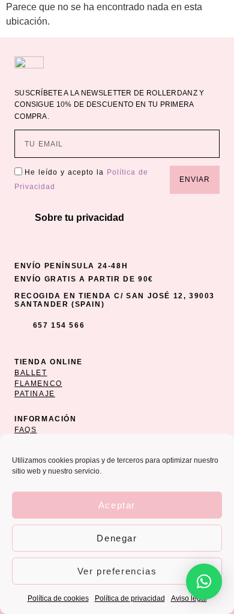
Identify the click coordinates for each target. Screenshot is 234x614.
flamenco (38, 383)
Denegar (117, 538)
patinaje (34, 394)
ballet (30, 373)
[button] (117, 218)
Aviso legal (189, 598)
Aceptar (117, 505)
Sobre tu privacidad (79, 217)
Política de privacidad (130, 598)
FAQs (25, 430)
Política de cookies (58, 598)
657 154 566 (59, 325)
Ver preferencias (117, 571)
